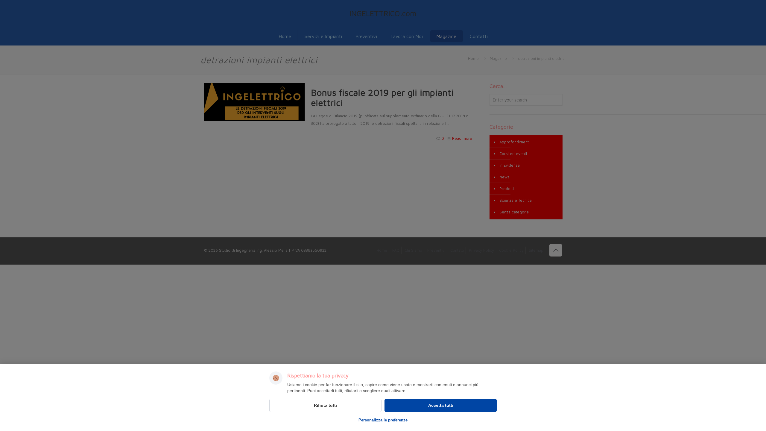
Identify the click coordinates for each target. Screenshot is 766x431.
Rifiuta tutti (325, 405)
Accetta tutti (440, 405)
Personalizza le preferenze (383, 420)
